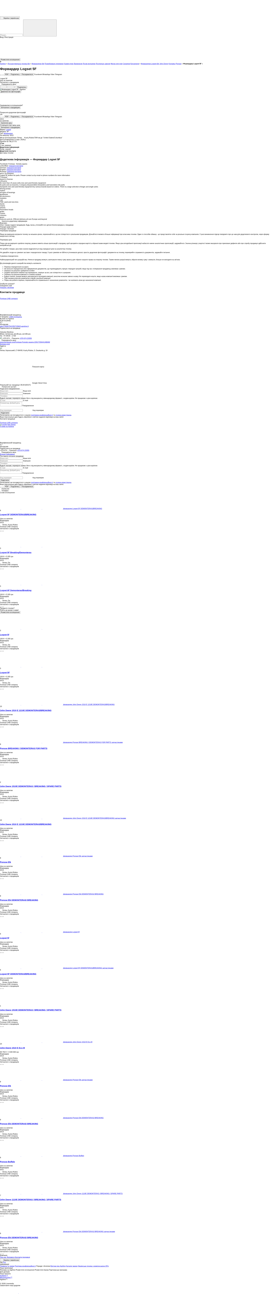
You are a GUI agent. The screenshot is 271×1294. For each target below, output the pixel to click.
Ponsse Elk (5, 862)
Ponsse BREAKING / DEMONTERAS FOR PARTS (23, 748)
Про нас (3, 1257)
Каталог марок (71, 1266)
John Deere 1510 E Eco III (12, 1048)
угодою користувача (63, 415)
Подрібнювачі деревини (54, 64)
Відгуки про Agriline (58, 1266)
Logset (8, 130)
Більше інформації (7, 454)
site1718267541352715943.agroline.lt (14, 326)
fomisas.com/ (5, 344)
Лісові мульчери (89, 64)
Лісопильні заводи (103, 64)
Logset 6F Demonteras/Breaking (15, 590)
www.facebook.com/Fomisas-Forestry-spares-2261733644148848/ (25, 342)
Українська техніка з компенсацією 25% (93, 1266)
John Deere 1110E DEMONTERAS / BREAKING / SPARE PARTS (30, 1199)
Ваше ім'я (27, 391)
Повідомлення (28, 406)
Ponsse (178, 64)
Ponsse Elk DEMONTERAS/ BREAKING (19, 900)
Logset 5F (5, 672)
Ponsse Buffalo (7, 1162)
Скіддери (126, 64)
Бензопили (135, 64)
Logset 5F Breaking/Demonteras (15, 552)
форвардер (8, 133)
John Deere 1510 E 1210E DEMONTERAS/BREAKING (25, 710)
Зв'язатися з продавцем (10, 107)
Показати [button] (15, 338)
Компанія (26, 393)
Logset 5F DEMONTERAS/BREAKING (18, 514)
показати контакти (16, 166)
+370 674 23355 (25, 338)
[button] (135, 48)
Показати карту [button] (38, 367)
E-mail (25, 400)
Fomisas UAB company (9, 298)
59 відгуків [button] (4, 324)
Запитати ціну (6, 123)
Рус (4, 1262)
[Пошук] (40, 27)
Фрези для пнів (116, 64)
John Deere (163, 64)
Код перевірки (38, 410)
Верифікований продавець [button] (11, 315)
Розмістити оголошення (10, 612)
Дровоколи (78, 64)
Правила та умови (7, 1266)
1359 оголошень (15, 317)
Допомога (11, 1257)
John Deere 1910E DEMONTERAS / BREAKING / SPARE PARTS (30, 1010)
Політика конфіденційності (25, 1266)
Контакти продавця (22, 1257)
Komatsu (172, 64)
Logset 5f (4, 635)
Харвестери (68, 64)
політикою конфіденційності (42, 415)
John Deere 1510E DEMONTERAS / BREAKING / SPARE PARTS (30, 786)
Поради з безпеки (7, 287)
